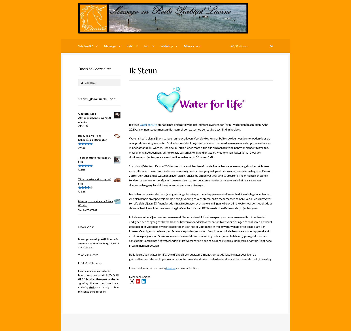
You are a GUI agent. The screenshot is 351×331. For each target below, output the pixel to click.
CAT (103, 274)
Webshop (167, 46)
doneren (170, 268)
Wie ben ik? (85, 46)
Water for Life (148, 124)
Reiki (130, 46)
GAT (92, 287)
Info (146, 46)
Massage (110, 46)
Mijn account (192, 46)
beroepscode (98, 291)
